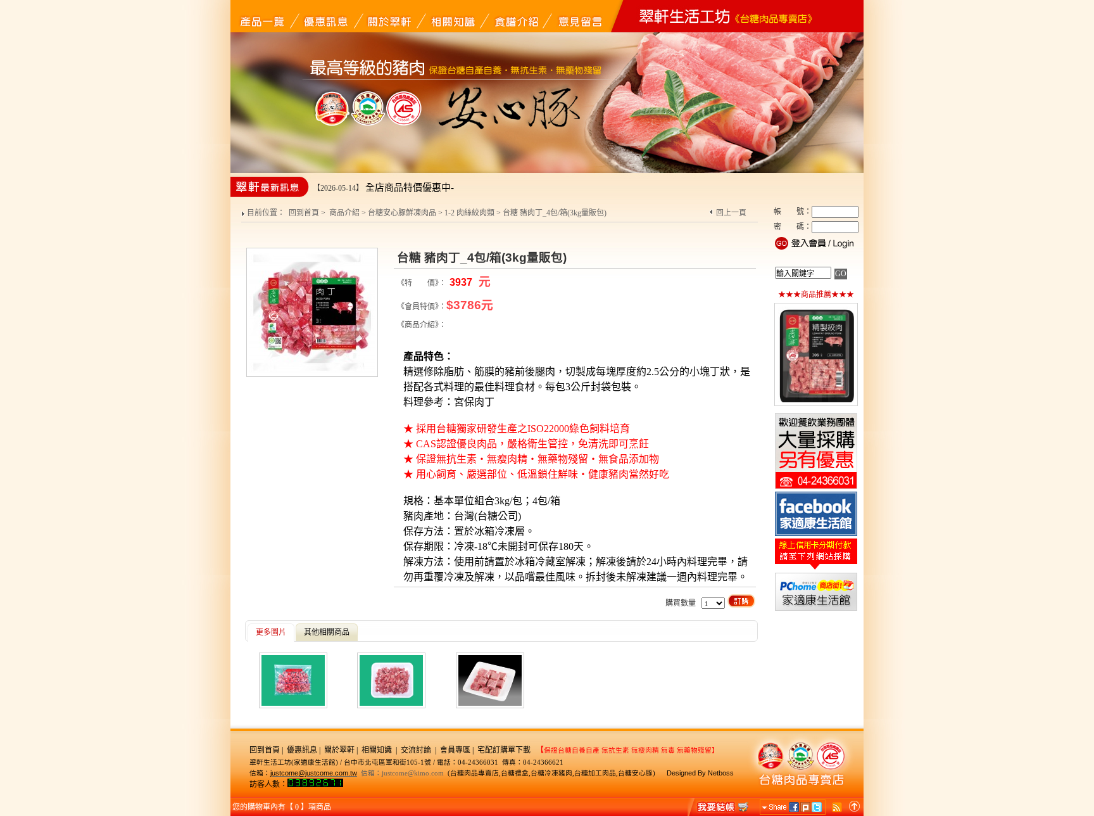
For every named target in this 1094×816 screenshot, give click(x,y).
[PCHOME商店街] (816, 609)
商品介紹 (344, 212)
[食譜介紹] (515, 16)
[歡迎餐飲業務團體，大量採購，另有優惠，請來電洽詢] (816, 487)
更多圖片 (271, 632)
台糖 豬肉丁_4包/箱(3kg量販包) (555, 212)
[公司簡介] (388, 16)
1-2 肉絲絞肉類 (469, 212)
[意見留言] (578, 16)
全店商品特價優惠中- (409, 187)
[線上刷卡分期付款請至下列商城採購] (816, 568)
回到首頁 (304, 212)
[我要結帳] (719, 806)
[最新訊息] (325, 16)
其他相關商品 (326, 632)
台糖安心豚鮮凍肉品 (402, 212)
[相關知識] (452, 16)
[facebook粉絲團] (816, 534)
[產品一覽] (262, 16)
